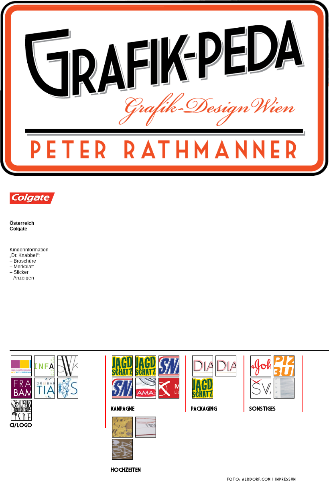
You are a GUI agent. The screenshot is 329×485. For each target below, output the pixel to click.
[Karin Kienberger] (284, 397)
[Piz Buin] (284, 375)
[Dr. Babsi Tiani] (44, 397)
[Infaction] (44, 375)
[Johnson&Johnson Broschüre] (260, 375)
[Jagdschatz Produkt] (202, 397)
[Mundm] (122, 436)
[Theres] (21, 375)
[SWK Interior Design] (67, 375)
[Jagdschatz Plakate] (145, 375)
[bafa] (122, 458)
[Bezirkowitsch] (168, 397)
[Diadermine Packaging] (202, 375)
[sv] (260, 397)
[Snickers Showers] (168, 375)
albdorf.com (256, 479)
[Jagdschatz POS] (122, 375)
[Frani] (21, 397)
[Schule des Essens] (21, 419)
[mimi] (145, 436)
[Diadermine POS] (225, 375)
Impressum (285, 479)
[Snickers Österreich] (122, 397)
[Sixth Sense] (67, 397)
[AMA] (145, 397)
